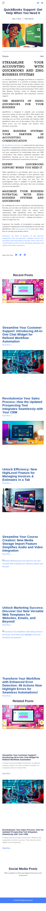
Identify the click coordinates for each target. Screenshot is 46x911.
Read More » (7, 345)
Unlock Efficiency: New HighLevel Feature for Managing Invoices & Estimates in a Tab (19, 474)
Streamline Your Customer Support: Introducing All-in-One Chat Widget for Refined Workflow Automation (22, 334)
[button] (38, 2)
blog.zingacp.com (22, 229)
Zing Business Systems (13, 145)
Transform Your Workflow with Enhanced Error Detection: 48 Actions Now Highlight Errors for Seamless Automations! (22, 685)
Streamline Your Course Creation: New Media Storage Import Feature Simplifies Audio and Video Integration (22, 543)
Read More (6, 773)
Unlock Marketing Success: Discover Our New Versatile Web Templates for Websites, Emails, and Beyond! (23, 614)
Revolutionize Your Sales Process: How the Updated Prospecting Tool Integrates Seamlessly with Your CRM (22, 405)
